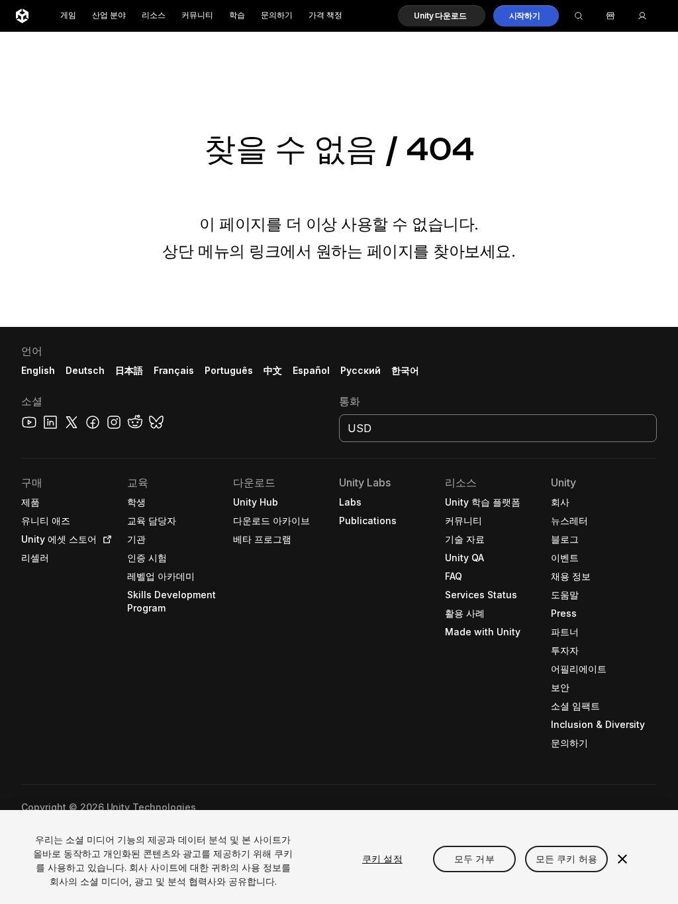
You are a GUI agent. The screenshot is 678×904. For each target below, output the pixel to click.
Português (229, 370)
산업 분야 (109, 15)
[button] (441, 15)
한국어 (405, 370)
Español (311, 370)
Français (174, 370)
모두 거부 (474, 858)
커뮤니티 (197, 15)
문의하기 (277, 15)
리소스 (154, 15)
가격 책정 (325, 15)
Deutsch (85, 370)
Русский (360, 370)
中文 (273, 370)
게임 (68, 15)
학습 (237, 15)
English (38, 370)
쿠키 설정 (382, 858)
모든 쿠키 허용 (566, 858)
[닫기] (622, 859)
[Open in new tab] (105, 539)
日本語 (129, 370)
